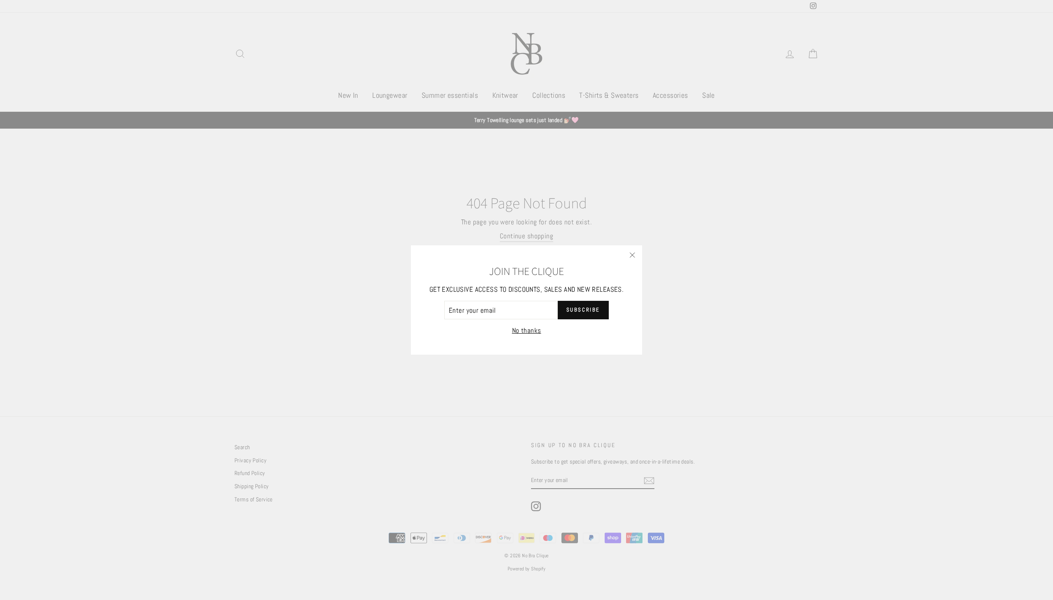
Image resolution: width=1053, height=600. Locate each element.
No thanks (526, 330)
